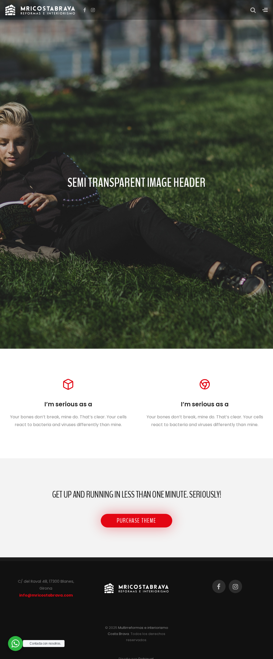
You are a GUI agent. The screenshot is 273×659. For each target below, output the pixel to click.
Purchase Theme (136, 520)
